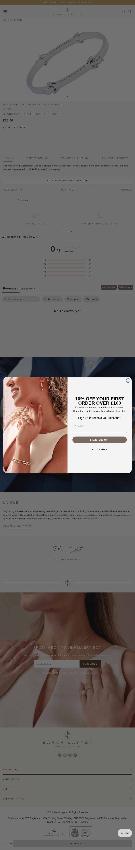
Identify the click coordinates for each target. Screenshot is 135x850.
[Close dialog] (128, 381)
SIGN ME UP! (100, 439)
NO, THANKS (100, 450)
